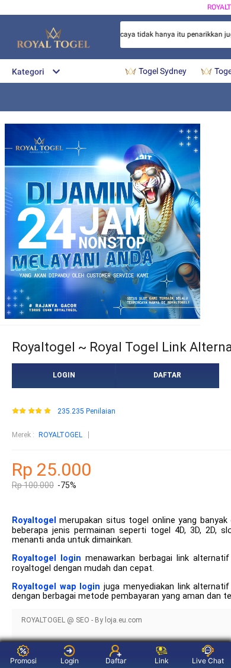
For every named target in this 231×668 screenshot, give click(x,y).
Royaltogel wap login (56, 587)
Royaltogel (34, 520)
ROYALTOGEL (60, 435)
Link (162, 660)
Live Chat (208, 660)
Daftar (115, 660)
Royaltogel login (46, 558)
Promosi (23, 660)
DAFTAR (167, 375)
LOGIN (64, 375)
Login (69, 660)
